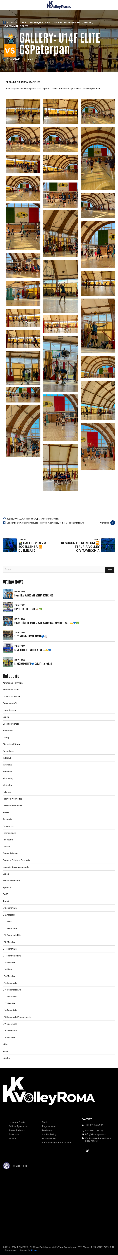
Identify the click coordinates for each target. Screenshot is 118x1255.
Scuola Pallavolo (10, 853)
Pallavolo (46, 22)
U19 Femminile (10, 1030)
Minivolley (7, 785)
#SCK (33, 519)
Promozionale (9, 833)
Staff (5, 894)
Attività (12, 1138)
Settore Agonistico (18, 1126)
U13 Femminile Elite (12, 935)
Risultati (6, 846)
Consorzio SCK (17, 22)
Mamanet (7, 771)
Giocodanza (8, 751)
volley (56, 519)
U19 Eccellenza (10, 1024)
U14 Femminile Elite (15, 26)
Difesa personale (11, 724)
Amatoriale (14, 1134)
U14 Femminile (10, 949)
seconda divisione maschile (16, 867)
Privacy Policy (49, 1138)
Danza (6, 717)
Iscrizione (47, 1130)
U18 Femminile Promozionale (17, 1017)
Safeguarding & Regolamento (57, 1142)
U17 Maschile (9, 1003)
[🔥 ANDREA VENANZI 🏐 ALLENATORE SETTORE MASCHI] (59, 1205)
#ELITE (10, 519)
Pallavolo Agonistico (68, 22)
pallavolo (41, 519)
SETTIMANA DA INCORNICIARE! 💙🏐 (30, 636)
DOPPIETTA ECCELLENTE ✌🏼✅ (28, 608)
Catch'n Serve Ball (11, 696)
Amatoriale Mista (11, 689)
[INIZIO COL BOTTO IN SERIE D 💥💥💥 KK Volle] (59, 1183)
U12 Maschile (9, 915)
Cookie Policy (49, 1134)
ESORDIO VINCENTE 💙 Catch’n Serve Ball (33, 663)
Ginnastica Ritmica (11, 744)
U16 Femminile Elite (12, 989)
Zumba (6, 1058)
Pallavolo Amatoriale (12, 805)
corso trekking (9, 710)
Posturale (7, 819)
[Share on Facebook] (112, 522)
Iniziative (7, 758)
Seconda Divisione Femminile (16, 860)
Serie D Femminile (11, 880)
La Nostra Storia (17, 1122)
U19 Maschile (9, 1037)
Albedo (34, 1250)
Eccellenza (8, 730)
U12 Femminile (10, 908)
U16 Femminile (10, 983)
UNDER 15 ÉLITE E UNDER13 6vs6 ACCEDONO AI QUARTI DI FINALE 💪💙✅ (46, 622)
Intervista (7, 764)
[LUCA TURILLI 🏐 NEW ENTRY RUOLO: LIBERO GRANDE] (97, 1183)
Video (5, 1044)
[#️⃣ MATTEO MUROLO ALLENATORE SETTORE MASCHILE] (97, 1205)
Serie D (6, 874)
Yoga (5, 1051)
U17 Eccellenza (10, 996)
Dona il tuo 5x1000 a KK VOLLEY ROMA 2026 (33, 595)
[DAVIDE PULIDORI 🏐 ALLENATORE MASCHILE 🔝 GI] (59, 1226)
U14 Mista (7, 969)
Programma (8, 826)
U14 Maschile (9, 962)
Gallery (33, 22)
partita (49, 519)
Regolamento (49, 1126)
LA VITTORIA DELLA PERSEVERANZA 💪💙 (32, 649)
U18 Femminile (10, 1010)
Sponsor (7, 887)
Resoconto (8, 839)
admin (30, 59)
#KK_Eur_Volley (22, 519)
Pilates (6, 812)
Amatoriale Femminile (13, 683)
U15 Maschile (9, 976)
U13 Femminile (10, 928)
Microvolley (8, 778)
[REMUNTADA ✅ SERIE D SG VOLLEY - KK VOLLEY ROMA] (21, 1183)
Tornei (88, 22)
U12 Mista (7, 921)
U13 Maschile (9, 942)
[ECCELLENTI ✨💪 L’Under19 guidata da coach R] (21, 1226)
